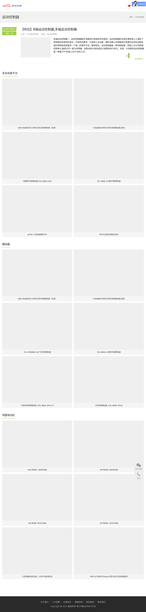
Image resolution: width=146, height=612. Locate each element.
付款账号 (67, 602)
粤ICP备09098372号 (86, 606)
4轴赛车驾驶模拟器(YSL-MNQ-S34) (37, 181)
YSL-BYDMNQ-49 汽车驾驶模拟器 (37, 352)
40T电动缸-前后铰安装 (109, 470)
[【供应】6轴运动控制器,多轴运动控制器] (36, 47)
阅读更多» (139, 59)
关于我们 (44, 602)
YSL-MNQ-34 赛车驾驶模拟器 (109, 181)
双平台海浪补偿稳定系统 (108, 234)
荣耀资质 (79, 602)
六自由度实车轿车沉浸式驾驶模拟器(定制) (109, 128)
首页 (131, 17)
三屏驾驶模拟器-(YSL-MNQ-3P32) (109, 405)
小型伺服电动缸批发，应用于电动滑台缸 (37, 576)
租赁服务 (90, 602)
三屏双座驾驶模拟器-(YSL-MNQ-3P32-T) (37, 405)
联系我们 (102, 602)
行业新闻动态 (33, 34)
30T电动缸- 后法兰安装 (109, 523)
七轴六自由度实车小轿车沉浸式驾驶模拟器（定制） (37, 128)
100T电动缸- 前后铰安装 (37, 470)
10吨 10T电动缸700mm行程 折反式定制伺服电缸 (109, 576)
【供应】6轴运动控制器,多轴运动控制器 (49, 29)
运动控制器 (52, 34)
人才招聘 (56, 602)
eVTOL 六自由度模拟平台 (37, 234)
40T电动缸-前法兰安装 (37, 523)
